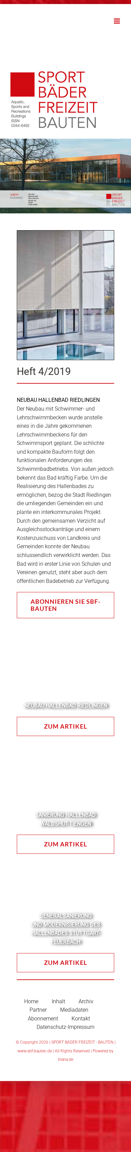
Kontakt (81, 1018)
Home (31, 1001)
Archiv (86, 1001)
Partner (38, 1010)
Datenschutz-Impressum (65, 1027)
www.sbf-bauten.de (34, 1051)
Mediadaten (74, 1010)
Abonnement (43, 1018)
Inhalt (58, 1001)
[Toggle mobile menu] (117, 21)
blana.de (65, 1059)
